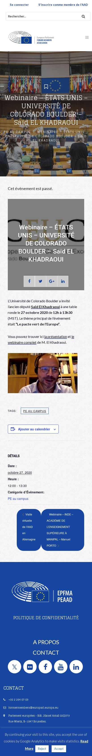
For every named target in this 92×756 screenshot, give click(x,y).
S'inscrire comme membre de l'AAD (63, 4)
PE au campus (17, 132)
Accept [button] (58, 748)
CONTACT (46, 652)
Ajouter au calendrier (34, 429)
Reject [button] (42, 748)
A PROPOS (46, 642)
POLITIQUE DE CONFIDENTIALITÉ (46, 617)
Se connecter (19, 4)
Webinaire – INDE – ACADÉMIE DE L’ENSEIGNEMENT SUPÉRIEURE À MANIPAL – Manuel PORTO (60, 529)
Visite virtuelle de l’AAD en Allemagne (29, 526)
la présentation (55, 336)
